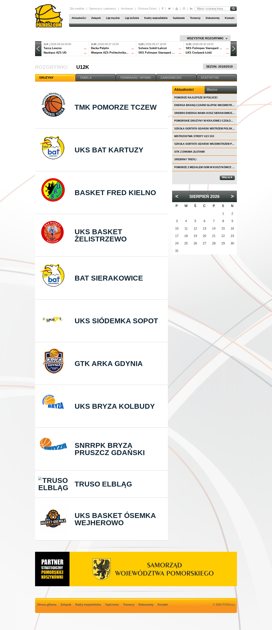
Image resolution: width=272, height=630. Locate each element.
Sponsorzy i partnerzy (102, 8)
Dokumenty (213, 18)
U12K (82, 67)
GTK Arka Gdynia (109, 363)
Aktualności (79, 18)
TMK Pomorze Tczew (116, 107)
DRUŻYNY (46, 77)
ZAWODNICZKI (170, 77)
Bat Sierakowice (109, 278)
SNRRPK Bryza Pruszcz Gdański (110, 449)
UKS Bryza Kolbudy (115, 406)
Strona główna (46, 604)
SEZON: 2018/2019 (220, 66)
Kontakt (229, 18)
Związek (96, 18)
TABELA (86, 77)
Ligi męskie (113, 18)
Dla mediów (77, 8)
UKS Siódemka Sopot (116, 321)
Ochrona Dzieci (147, 8)
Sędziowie (179, 18)
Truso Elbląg (103, 484)
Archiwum (127, 8)
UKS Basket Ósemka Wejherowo (115, 519)
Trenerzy (195, 18)
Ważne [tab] (212, 89)
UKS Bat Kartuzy (109, 150)
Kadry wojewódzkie (156, 18)
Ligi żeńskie (132, 18)
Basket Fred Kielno (115, 193)
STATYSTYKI (210, 77)
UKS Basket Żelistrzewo (101, 235)
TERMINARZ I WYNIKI (135, 77)
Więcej (226, 177)
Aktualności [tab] (184, 89)
